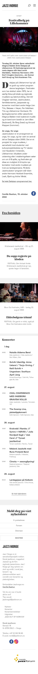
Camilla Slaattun (9, 587)
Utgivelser (9, 614)
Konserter (8, 609)
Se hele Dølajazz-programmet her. (17, 181)
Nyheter (8, 607)
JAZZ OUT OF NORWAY (14, 617)
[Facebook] (11, 643)
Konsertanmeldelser (12, 612)
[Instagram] (16, 643)
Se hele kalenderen (19, 494)
